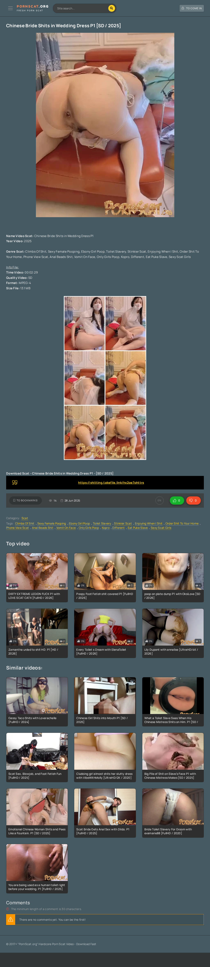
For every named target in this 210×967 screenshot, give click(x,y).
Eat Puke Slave (138, 528)
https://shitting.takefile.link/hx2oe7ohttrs (111, 482)
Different (118, 528)
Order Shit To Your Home (182, 523)
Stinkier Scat (123, 523)
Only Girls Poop (89, 528)
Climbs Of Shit (24, 523)
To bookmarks (27, 500)
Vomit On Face (66, 528)
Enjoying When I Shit (149, 523)
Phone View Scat (17, 528)
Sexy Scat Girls (161, 528)
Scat (25, 518)
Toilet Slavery (102, 523)
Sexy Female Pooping (51, 523)
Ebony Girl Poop (79, 523)
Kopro (106, 528)
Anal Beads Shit (42, 528)
